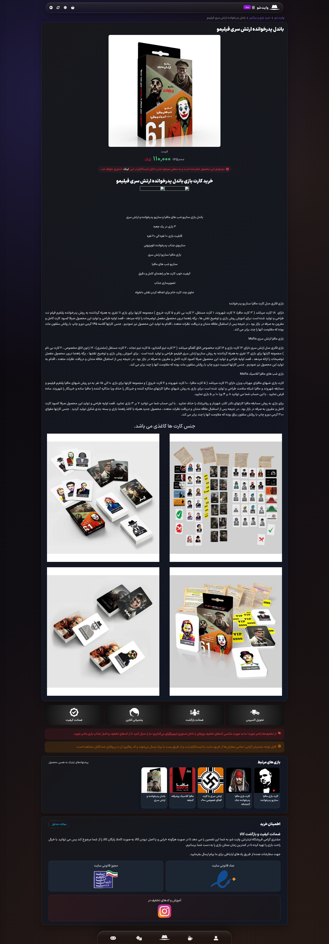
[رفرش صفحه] (58, 8)
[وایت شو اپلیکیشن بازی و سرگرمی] (274, 8)
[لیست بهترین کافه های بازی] (190, 938)
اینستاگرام (171, 734)
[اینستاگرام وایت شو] (164, 911)
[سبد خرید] (73, 8)
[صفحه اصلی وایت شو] (164, 938)
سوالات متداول (59, 824)
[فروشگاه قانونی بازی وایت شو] (223, 879)
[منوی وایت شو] (253, 8)
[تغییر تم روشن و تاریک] (65, 7)
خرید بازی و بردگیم (260, 18)
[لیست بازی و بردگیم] (113, 938)
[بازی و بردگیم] (139, 938)
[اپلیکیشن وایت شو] (216, 938)
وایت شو (279, 18)
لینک (126, 169)
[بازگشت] (51, 8)
